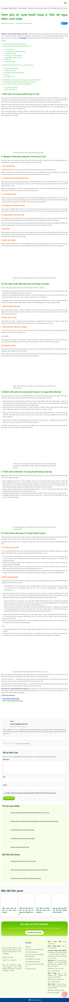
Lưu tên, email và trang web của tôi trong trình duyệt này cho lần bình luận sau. (30, 793)
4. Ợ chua (7, 74)
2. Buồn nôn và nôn (10, 70)
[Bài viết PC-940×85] (34, 31)
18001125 (10, 957)
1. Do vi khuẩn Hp (9, 49)
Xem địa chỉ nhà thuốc (34, 932)
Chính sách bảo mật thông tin (34, 949)
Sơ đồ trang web (30, 969)
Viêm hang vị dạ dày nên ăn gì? (13, 701)
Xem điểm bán (36, 1000)
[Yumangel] (8, 3)
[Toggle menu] (65, 3)
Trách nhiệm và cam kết (32, 959)
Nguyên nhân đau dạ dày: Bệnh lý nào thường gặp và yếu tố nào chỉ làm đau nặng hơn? (34, 821)
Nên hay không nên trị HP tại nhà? (20, 847)
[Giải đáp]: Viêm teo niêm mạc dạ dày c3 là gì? (23, 861)
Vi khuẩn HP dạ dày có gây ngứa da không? (23, 838)
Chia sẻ (65, 23)
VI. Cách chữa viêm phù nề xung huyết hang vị (17, 84)
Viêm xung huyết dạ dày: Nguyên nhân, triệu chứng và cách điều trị (29, 870)
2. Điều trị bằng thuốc (10, 89)
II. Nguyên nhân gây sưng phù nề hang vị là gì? (17, 46)
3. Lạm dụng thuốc (10, 53)
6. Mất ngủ (7, 59)
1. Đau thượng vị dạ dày (11, 68)
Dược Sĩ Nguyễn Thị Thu (18, 724)
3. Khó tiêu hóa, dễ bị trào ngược (14, 72)
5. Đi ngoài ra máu (9, 76)
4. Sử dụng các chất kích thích (13, 55)
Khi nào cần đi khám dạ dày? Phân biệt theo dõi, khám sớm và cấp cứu (30, 812)
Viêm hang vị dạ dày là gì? (11, 699)
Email (5, 785)
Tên (4, 777)
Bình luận (6, 759)
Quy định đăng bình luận (32, 961)
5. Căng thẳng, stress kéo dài (13, 57)
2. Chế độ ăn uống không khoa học (14, 51)
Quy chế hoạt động (31, 952)
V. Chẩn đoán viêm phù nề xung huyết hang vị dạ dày (19, 82)
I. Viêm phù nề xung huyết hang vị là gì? (15, 44)
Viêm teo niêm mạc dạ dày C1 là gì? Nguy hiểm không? (26, 878)
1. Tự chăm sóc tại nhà (11, 87)
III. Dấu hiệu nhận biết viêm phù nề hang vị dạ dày (18, 65)
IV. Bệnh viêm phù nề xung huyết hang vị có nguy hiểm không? (22, 80)
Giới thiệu (28, 947)
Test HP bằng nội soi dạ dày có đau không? (22, 830)
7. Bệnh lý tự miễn (9, 61)
